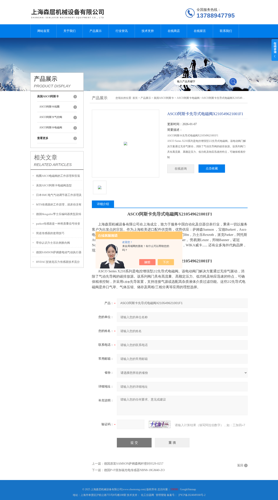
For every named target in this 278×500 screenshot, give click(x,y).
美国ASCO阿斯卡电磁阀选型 (54, 185)
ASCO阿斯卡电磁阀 (50, 127)
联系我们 (226, 31)
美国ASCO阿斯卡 (164, 97)
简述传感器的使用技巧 (50, 233)
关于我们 (69, 31)
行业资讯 (122, 31)
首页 (135, 97)
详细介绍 (103, 204)
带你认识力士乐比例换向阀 (53, 242)
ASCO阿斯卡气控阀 (50, 117)
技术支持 (148, 31)
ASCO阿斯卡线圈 (49, 106)
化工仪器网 (147, 495)
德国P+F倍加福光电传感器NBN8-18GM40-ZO (134, 470)
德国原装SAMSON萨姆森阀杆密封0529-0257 (133, 463)
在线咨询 (181, 168)
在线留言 (200, 31)
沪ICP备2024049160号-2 (191, 495)
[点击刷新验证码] (159, 424)
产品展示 (95, 31)
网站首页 (43, 31)
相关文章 (45, 157)
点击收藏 (212, 168)
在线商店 (174, 31)
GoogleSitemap (188, 489)
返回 (240, 465)
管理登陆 (161, 495)
